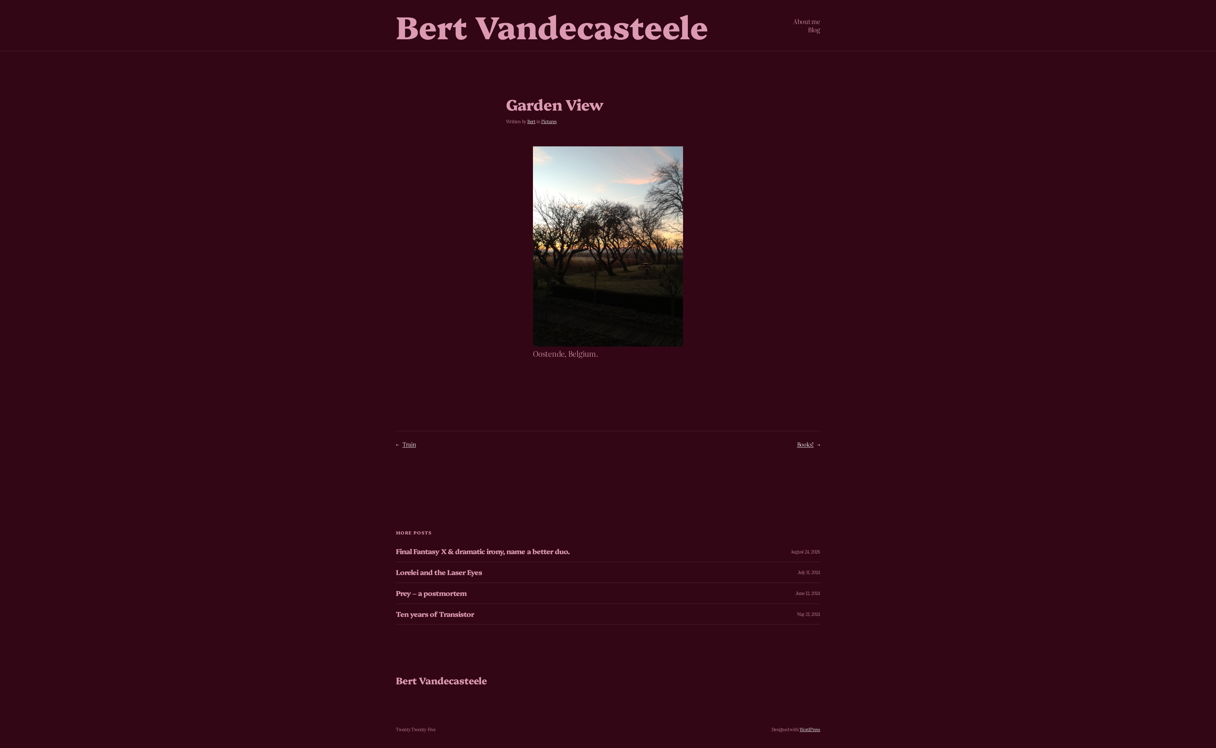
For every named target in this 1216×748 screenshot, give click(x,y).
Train (409, 444)
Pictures (549, 121)
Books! (805, 444)
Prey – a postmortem (431, 593)
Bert (531, 121)
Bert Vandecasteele (552, 25)
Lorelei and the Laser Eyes (439, 572)
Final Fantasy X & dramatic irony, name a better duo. (483, 551)
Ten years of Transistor (435, 614)
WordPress (810, 729)
